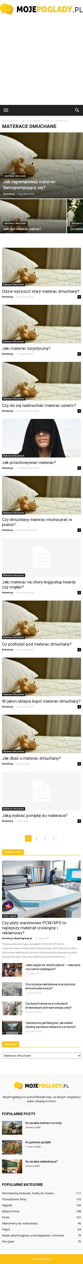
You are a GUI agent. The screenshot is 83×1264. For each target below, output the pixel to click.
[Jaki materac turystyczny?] (41, 324)
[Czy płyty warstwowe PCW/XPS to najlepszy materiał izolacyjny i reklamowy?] (41, 889)
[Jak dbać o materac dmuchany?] (41, 734)
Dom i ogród (9, 916)
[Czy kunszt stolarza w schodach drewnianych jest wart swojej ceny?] (12, 1008)
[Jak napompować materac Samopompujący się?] (41, 165)
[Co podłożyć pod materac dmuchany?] (41, 620)
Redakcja (9, 193)
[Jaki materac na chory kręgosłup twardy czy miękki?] (41, 557)
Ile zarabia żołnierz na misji (43, 1123)
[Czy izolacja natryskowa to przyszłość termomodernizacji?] (12, 989)
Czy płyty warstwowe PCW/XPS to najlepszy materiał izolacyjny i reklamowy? (34, 927)
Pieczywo (8, 1241)
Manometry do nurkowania (19, 1223)
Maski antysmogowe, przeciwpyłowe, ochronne (33, 1235)
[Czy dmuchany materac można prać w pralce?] (41, 495)
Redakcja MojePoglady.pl (17, 938)
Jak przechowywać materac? (29, 462)
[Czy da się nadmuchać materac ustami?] (41, 381)
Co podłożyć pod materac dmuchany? (37, 644)
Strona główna (10, 120)
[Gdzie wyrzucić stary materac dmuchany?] (41, 267)
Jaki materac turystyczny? (26, 348)
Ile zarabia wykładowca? (41, 1161)
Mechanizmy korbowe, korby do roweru (28, 1193)
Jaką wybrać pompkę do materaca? (34, 815)
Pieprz (6, 1229)
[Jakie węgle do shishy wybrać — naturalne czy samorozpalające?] (12, 970)
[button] (77, 110)
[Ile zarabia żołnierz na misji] (12, 1128)
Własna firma (10, 1211)
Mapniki (7, 1205)
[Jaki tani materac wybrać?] (33, 224)
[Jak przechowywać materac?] (41, 438)
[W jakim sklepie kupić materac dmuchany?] (41, 677)
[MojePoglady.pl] (41, 9)
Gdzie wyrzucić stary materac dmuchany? (40, 291)
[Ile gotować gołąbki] (12, 1147)
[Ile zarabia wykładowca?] (12, 1166)
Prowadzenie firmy (14, 1199)
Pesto (6, 1217)
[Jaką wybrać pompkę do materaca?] (41, 791)
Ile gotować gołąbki (38, 1142)
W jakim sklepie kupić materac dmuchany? (41, 701)
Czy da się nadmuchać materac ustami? (39, 405)
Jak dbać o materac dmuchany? (31, 758)
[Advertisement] (41, 61)
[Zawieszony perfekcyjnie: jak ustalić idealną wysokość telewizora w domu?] (12, 1028)
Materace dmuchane (15, 176)
